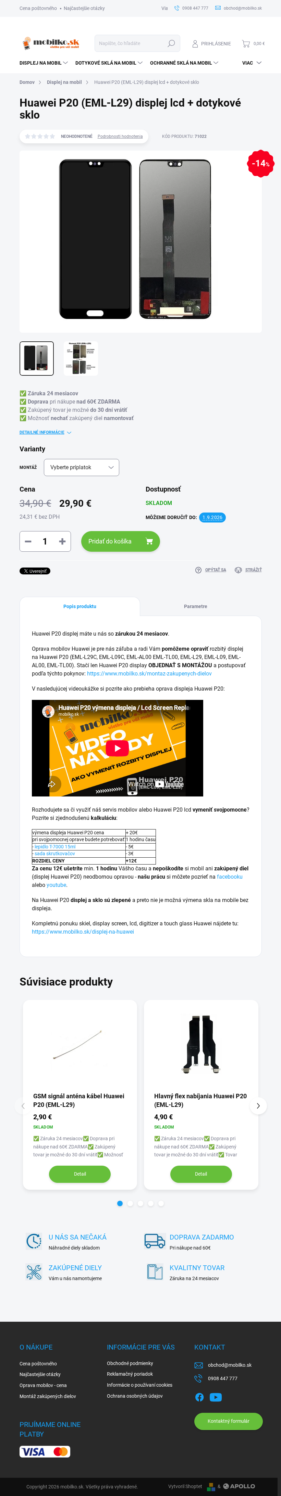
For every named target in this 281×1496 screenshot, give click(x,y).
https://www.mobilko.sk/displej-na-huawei (83, 931)
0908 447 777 (222, 1378)
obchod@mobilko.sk (230, 1365)
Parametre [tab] (195, 606)
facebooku (230, 876)
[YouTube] (215, 1396)
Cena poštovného (38, 8)
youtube (56, 885)
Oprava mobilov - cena (43, 1385)
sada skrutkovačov (55, 853)
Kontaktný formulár (228, 1421)
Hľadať (171, 43)
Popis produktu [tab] (79, 606)
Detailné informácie (42, 432)
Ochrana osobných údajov (135, 1396)
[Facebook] (199, 1396)
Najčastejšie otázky (84, 8)
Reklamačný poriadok (130, 1374)
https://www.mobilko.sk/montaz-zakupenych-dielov (149, 673)
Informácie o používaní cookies (139, 1385)
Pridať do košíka (110, 541)
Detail (80, 1174)
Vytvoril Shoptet (185, 1486)
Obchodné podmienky (130, 1363)
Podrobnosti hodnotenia (120, 136)
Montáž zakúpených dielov (48, 1396)
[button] (120, 1203)
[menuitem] (44, 63)
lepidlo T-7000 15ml (55, 846)
